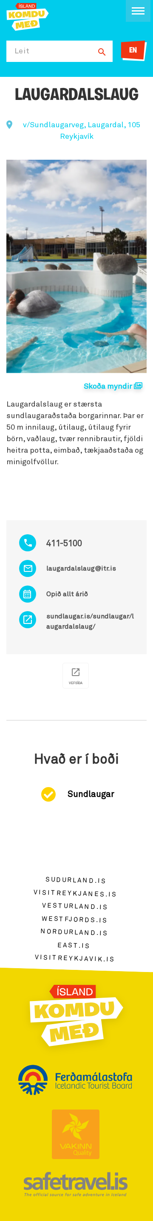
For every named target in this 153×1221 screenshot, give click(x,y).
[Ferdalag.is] (27, 16)
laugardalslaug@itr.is (81, 568)
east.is (74, 945)
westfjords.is (74, 920)
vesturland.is (75, 906)
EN (133, 51)
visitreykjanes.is (75, 893)
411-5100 (64, 543)
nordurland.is (74, 932)
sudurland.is (76, 880)
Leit (22, 51)
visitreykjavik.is (75, 959)
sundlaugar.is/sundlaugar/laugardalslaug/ (90, 621)
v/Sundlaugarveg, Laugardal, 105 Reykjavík (81, 131)
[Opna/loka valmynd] (138, 11)
